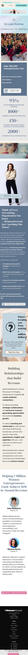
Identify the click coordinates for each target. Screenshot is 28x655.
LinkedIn (15, 648)
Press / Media (14, 625)
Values (14, 633)
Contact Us (14, 627)
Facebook (14, 644)
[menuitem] (10, 5)
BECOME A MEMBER (21, 5)
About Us (14, 623)
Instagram (15, 646)
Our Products (14, 629)
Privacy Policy (14, 638)
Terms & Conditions (14, 636)
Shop (14, 631)
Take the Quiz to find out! (13, 653)
